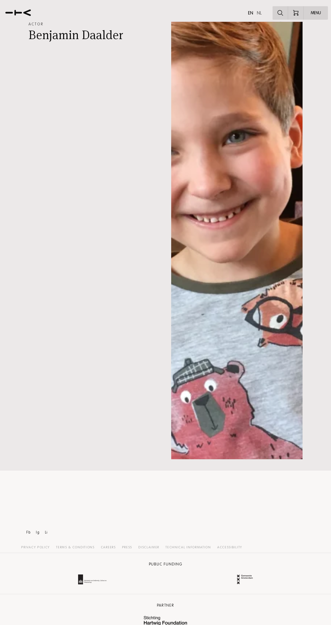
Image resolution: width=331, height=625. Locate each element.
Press (127, 547)
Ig (38, 532)
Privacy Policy (35, 547)
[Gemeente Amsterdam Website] (245, 580)
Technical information (188, 547)
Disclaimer (148, 547)
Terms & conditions (75, 547)
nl (259, 13)
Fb (28, 532)
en (250, 13)
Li (46, 532)
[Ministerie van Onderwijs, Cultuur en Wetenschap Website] (92, 580)
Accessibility (229, 547)
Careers (108, 547)
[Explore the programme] (280, 13)
